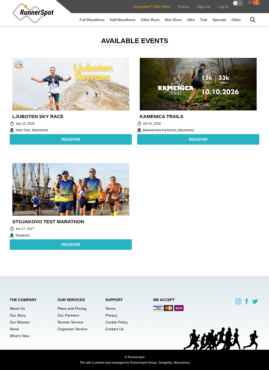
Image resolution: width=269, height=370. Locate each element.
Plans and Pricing (72, 308)
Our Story (18, 315)
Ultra (191, 20)
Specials (219, 20)
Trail (203, 20)
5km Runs (173, 20)
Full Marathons (92, 20)
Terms (110, 308)
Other (236, 20)
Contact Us (114, 329)
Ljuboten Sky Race (38, 116)
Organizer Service (72, 329)
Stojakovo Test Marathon (48, 221)
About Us (17, 308)
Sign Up (203, 6)
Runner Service (70, 322)
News (14, 329)
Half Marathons (122, 20)
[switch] (237, 3)
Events (183, 6)
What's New (19, 336)
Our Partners (68, 315)
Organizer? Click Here (151, 6)
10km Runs (150, 20)
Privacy (111, 315)
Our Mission (20, 322)
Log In (223, 6)
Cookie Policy (116, 322)
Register (70, 139)
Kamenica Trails (161, 116)
